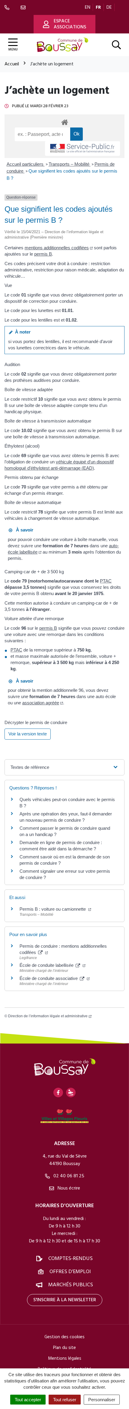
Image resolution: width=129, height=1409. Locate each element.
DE (109, 7)
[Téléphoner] (8, 7)
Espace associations (70, 24)
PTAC (106, 580)
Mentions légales (64, 1358)
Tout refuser (64, 1399)
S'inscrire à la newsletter (64, 1300)
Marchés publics (70, 1285)
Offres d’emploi (70, 1271)
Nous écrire (68, 1188)
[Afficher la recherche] (116, 44)
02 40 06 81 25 (68, 1176)
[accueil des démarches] (64, 121)
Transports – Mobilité (70, 164)
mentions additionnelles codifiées (57, 247)
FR (98, 7)
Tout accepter (28, 1399)
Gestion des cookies (64, 1337)
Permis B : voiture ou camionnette (53, 909)
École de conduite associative (49, 978)
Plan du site (64, 1347)
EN (87, 7)
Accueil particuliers (26, 164)
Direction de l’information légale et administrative (48, 1016)
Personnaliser (101, 1399)
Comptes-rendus (70, 1258)
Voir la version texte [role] (27, 733)
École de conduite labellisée (47, 965)
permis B (43, 253)
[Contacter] (24, 7)
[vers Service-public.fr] (82, 148)
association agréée (40, 702)
